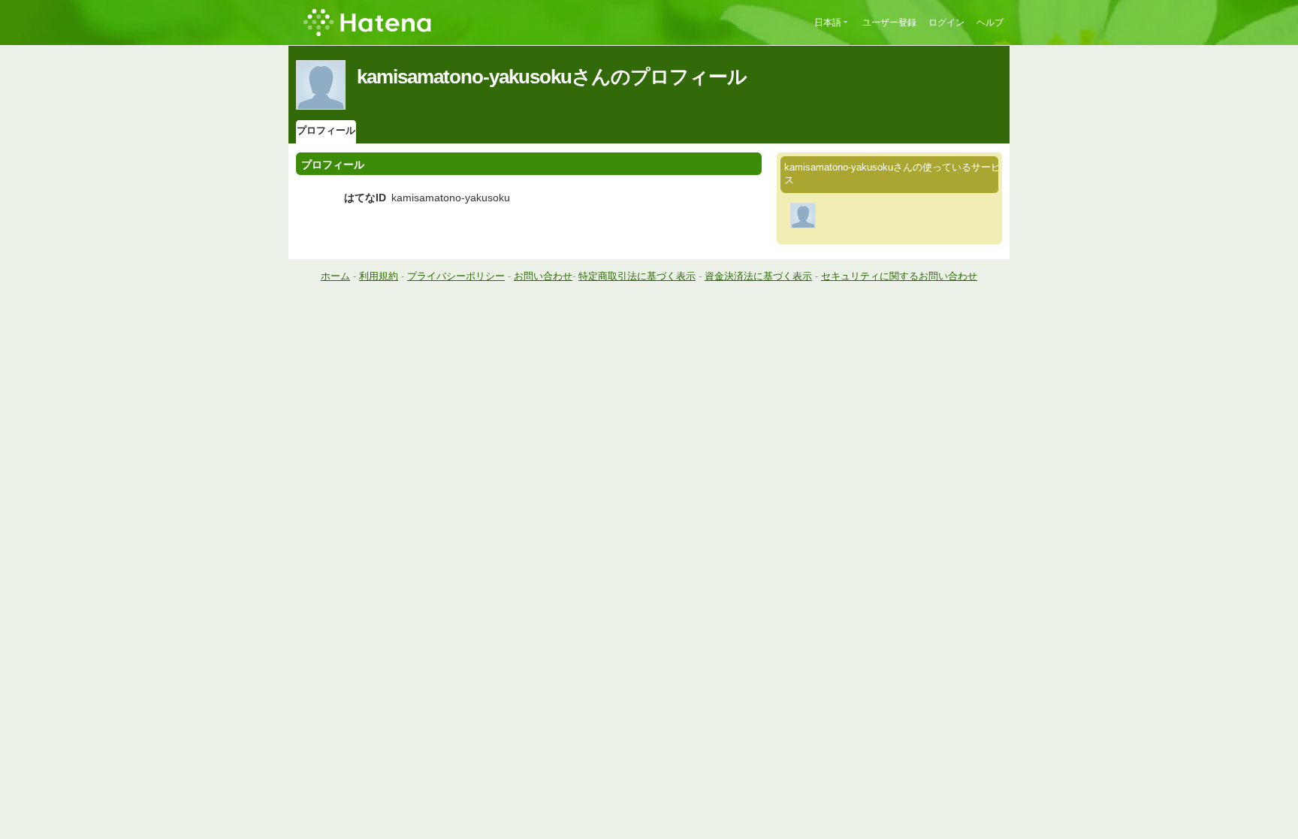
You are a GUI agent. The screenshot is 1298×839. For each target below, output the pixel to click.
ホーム (335, 276)
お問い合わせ (543, 276)
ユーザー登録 (889, 22)
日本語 (827, 22)
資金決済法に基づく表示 (758, 276)
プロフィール (326, 130)
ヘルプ (990, 22)
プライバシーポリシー (456, 276)
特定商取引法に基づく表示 (637, 276)
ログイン (946, 22)
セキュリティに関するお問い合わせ (899, 276)
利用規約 (378, 276)
